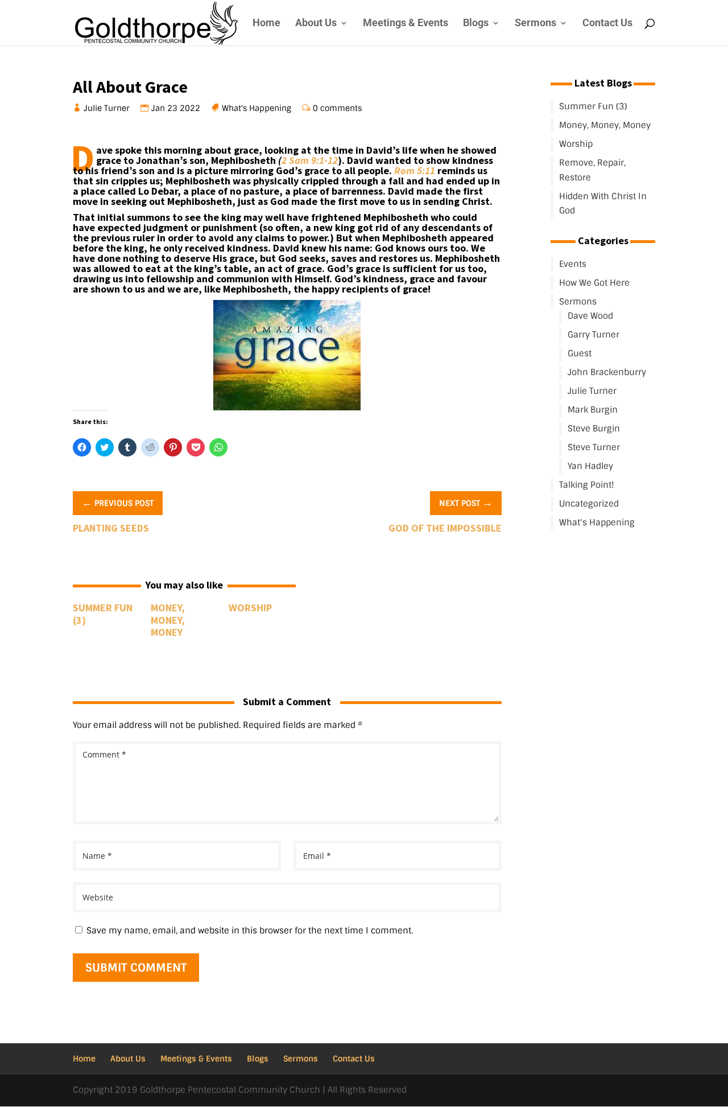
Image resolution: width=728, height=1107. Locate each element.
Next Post (466, 502)
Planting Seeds (111, 527)
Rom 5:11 (414, 170)
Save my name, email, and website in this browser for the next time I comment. (249, 930)
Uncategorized (589, 503)
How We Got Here (594, 283)
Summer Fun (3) (103, 614)
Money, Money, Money (168, 620)
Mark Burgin (593, 409)
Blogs (476, 23)
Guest (580, 353)
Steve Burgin (594, 428)
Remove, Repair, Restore (592, 170)
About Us (316, 23)
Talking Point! (586, 485)
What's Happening (256, 108)
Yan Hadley (590, 466)
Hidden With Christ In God (603, 204)
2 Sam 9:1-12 (310, 160)
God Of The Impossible (445, 527)
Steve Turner (594, 447)
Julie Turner (107, 108)
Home (266, 23)
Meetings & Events (405, 23)
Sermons (535, 23)
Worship (250, 607)
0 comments (337, 108)
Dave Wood (590, 316)
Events (572, 264)
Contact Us (607, 23)
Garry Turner (593, 334)
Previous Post (118, 502)
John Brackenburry (607, 372)
